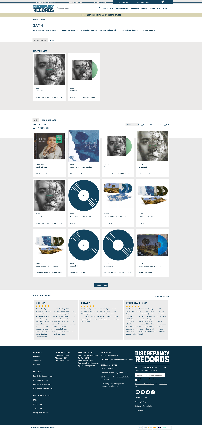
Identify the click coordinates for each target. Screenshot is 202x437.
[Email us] (138, 392)
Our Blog (36, 364)
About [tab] (52, 40)
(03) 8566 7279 (143, 2)
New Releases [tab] (40, 40)
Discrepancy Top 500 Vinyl (43, 388)
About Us (36, 356)
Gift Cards (155, 8)
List (167, 125)
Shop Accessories (139, 8)
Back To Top (102, 285)
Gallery (146, 125)
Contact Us (37, 360)
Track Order (37, 408)
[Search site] (98, 8)
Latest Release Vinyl (40, 380)
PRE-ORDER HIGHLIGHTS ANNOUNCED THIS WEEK (101, 15)
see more (149, 30)
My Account (37, 404)
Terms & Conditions (144, 384)
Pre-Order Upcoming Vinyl (43, 376)
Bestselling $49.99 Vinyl (42, 384)
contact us (105, 386)
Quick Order (157, 125)
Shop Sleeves (122, 8)
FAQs (35, 400)
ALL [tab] (35, 120)
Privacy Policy (140, 402)
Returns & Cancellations (144, 406)
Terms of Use (140, 410)
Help (165, 8)
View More (160, 296)
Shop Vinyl (108, 8)
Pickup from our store (41, 412)
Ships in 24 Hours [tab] (48, 120)
